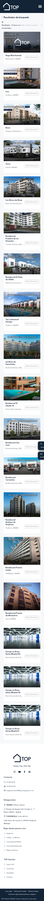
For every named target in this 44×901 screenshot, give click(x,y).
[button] (40, 6)
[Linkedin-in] (30, 772)
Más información (32, 57)
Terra (8, 164)
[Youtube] (19, 772)
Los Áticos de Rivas (14, 200)
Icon (7, 92)
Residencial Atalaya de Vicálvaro (11, 522)
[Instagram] (14, 772)
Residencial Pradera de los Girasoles (12, 238)
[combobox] (32, 25)
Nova (8, 128)
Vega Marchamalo (14, 56)
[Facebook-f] (24, 772)
